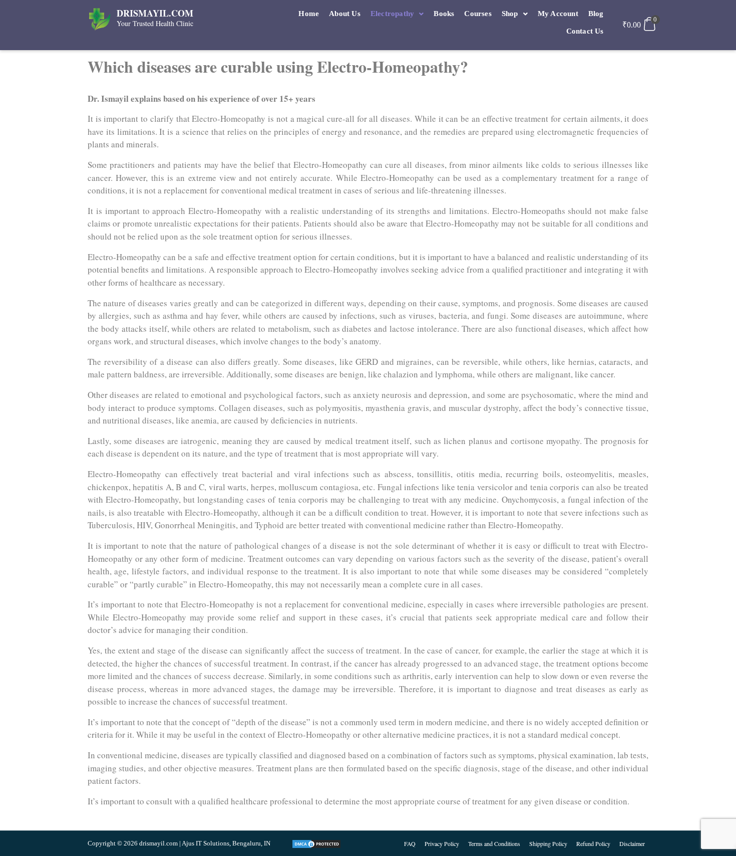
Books (444, 14)
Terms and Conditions (494, 843)
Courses (477, 14)
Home (308, 14)
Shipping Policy (548, 843)
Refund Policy (593, 843)
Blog (596, 14)
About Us (344, 14)
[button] (397, 14)
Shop (510, 14)
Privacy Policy (442, 843)
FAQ (410, 843)
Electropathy (392, 14)
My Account (558, 14)
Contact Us (585, 31)
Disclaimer (632, 843)
